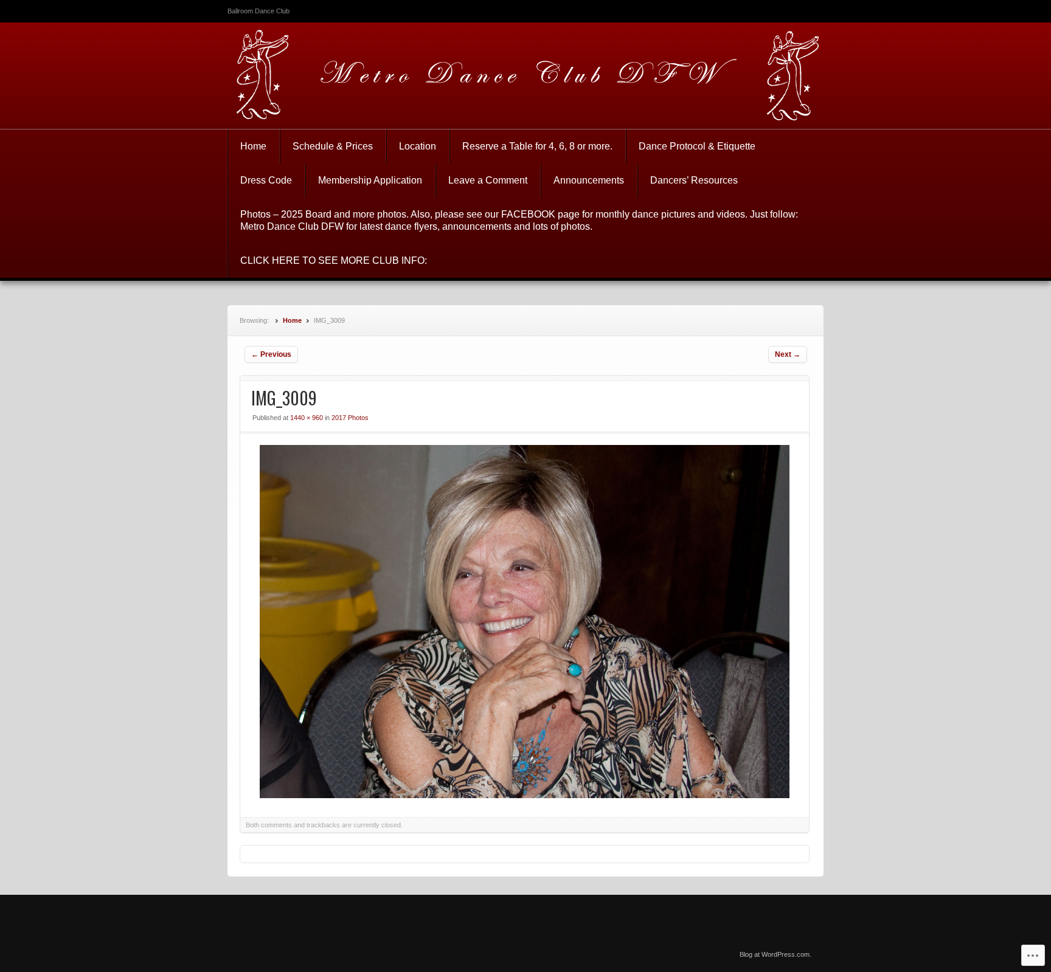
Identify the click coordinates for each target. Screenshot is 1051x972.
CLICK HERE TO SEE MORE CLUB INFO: (333, 260)
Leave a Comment (487, 180)
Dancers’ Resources (694, 180)
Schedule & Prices (333, 146)
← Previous (271, 354)
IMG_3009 (284, 397)
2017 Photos (350, 417)
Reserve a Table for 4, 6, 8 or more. (537, 146)
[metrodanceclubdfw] (525, 76)
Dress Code (266, 180)
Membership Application (370, 180)
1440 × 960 (306, 417)
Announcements (588, 180)
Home (253, 146)
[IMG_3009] (524, 795)
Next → (787, 354)
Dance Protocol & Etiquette (697, 146)
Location (417, 146)
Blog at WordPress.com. (775, 954)
